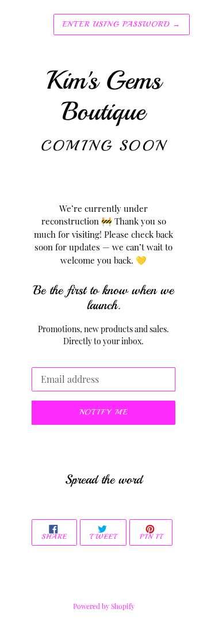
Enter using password (122, 24)
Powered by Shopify (104, 606)
